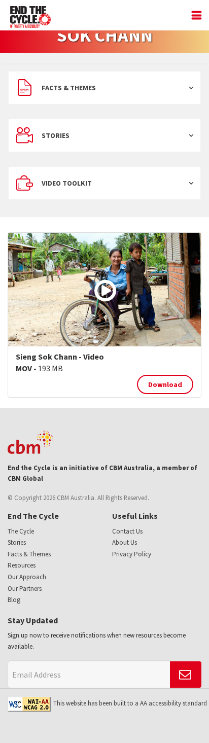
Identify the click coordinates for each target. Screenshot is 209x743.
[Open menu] (194, 16)
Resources (22, 565)
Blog (14, 599)
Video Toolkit (67, 183)
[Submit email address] (185, 674)
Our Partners (25, 588)
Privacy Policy (131, 554)
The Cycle (21, 531)
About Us (124, 542)
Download (165, 384)
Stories (55, 135)
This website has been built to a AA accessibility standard (130, 703)
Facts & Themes (69, 87)
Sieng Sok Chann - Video (60, 356)
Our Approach (27, 577)
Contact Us (127, 531)
